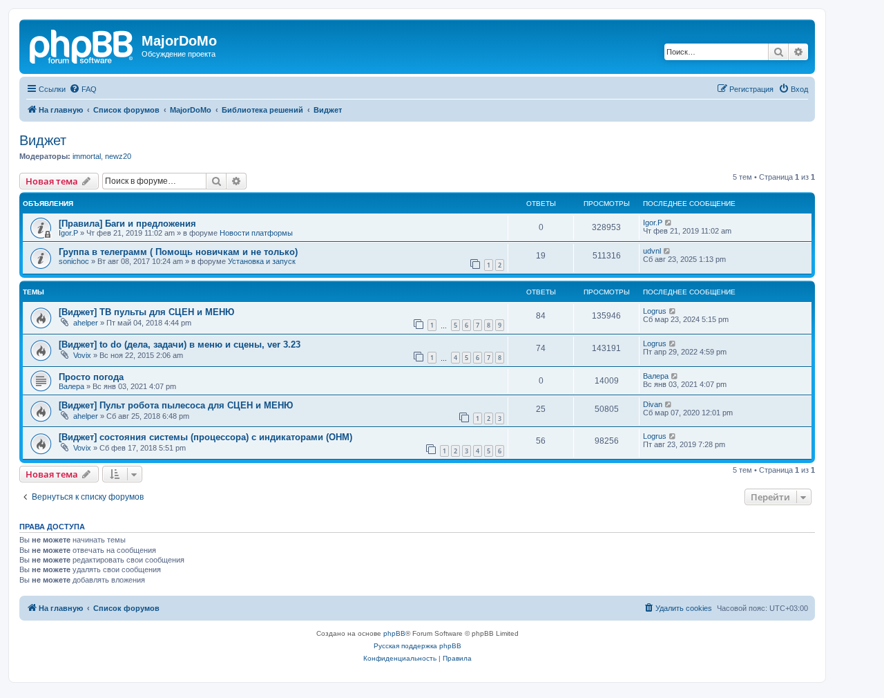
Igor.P (68, 233)
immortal (87, 156)
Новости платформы (256, 233)
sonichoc (74, 261)
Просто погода (91, 377)
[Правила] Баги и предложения (127, 223)
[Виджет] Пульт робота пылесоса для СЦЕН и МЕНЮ (176, 405)
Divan (652, 404)
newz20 (118, 156)
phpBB (394, 633)
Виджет (42, 140)
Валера (71, 386)
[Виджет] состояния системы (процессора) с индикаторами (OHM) (205, 437)
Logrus (654, 311)
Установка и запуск (262, 261)
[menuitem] (83, 89)
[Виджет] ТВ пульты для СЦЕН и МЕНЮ (146, 312)
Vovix (82, 355)
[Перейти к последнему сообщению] (668, 222)
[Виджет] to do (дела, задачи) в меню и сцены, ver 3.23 (179, 344)
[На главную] (82, 45)
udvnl (652, 251)
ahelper (85, 323)
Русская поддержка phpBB (417, 646)
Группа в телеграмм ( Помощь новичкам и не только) (178, 252)
